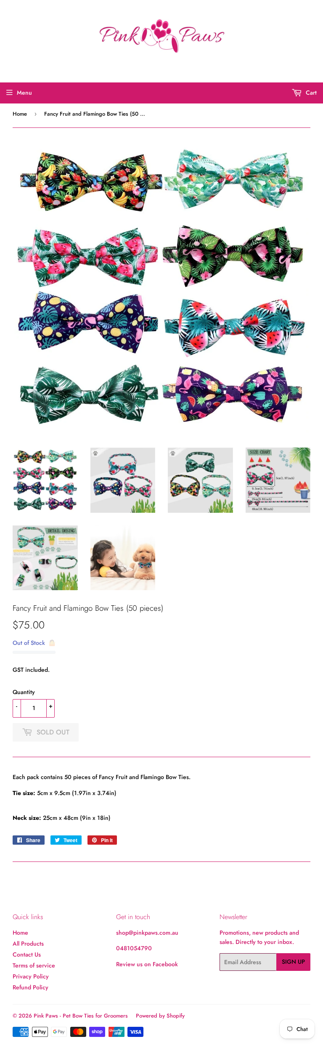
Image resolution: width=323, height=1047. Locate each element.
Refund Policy (30, 987)
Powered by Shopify (160, 1016)
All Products (28, 943)
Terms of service (34, 965)
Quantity (24, 692)
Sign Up (293, 961)
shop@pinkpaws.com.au (147, 932)
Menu (24, 92)
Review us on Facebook (147, 964)
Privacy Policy (31, 976)
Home (20, 114)
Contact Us (27, 954)
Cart (310, 92)
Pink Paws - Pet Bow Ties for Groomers (81, 1016)
